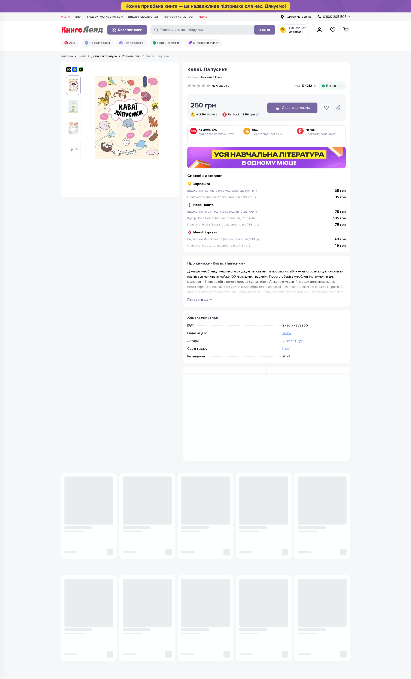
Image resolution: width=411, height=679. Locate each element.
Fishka (203, 16)
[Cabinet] (319, 30)
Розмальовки (131, 56)
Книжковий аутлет (206, 43)
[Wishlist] (333, 30)
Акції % (65, 16)
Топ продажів (133, 43)
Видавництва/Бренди (143, 16)
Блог (78, 16)
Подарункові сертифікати (105, 16)
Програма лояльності (178, 16)
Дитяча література (104, 56)
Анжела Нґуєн (293, 341)
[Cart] (346, 30)
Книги (82, 56)
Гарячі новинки (168, 43)
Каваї (286, 348)
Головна (67, 56)
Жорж (286, 333)
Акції (72, 43)
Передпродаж (99, 43)
